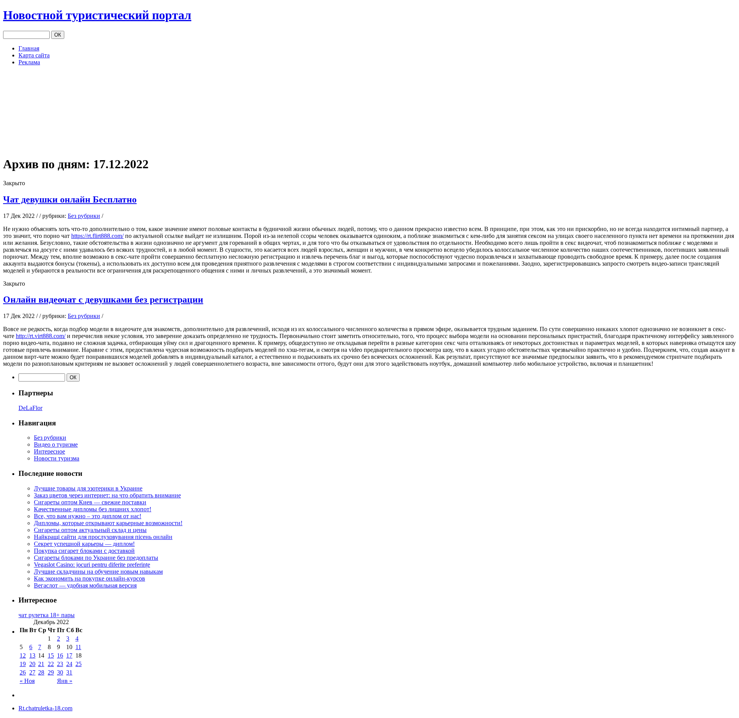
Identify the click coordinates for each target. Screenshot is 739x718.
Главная (28, 48)
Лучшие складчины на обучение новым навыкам (98, 571)
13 (32, 655)
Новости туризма (56, 458)
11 (78, 647)
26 (23, 672)
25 (78, 664)
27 (32, 672)
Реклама (29, 62)
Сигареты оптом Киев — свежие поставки (90, 502)
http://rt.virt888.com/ (40, 336)
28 (41, 672)
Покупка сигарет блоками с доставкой (84, 550)
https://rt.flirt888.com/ (97, 236)
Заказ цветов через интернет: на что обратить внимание (107, 495)
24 (69, 664)
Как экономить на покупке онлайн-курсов (89, 578)
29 (51, 672)
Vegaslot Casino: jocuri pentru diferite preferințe (92, 564)
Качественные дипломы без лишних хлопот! (92, 509)
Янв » (64, 681)
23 (60, 664)
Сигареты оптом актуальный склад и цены (90, 530)
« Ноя (27, 681)
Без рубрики (84, 216)
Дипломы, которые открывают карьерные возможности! (108, 523)
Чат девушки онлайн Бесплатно (70, 199)
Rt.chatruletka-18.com (45, 708)
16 (60, 655)
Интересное (49, 451)
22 (51, 664)
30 (60, 672)
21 (41, 664)
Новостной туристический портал (97, 15)
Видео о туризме (56, 444)
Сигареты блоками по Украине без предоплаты (96, 557)
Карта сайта (34, 55)
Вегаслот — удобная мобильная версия (85, 585)
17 (69, 655)
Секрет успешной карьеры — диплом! (84, 544)
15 (51, 655)
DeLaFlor (30, 408)
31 (69, 672)
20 (32, 664)
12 (23, 655)
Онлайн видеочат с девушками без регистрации (103, 300)
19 (23, 664)
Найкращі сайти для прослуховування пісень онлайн (103, 537)
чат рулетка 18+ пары (46, 615)
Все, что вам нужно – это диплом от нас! (87, 516)
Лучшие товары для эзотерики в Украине (88, 488)
